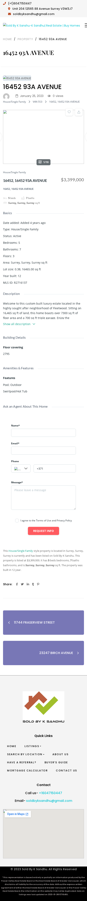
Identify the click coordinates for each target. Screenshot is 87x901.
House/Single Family (14, 101)
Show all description (17, 324)
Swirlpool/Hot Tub (15, 391)
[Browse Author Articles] (7, 96)
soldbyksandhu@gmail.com (49, 800)
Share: (7, 584)
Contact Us (66, 770)
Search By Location (24, 754)
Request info (43, 531)
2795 (6, 354)
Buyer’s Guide (56, 762)
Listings (31, 746)
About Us (60, 754)
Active (17, 236)
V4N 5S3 (37, 101)
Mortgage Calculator (27, 770)
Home (11, 746)
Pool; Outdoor (12, 385)
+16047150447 (50, 793)
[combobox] (21, 468)
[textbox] (20, 469)
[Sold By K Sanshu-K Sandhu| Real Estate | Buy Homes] (41, 25)
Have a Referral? (21, 762)
